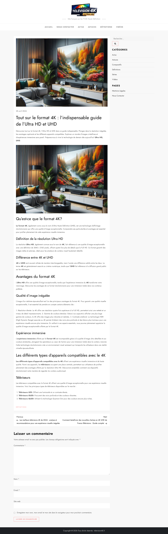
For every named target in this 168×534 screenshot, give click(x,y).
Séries (114, 74)
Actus (81, 27)
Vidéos (119, 27)
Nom (16, 479)
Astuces (92, 27)
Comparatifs (116, 64)
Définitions (106, 27)
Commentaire (19, 445)
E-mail (17, 490)
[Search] (115, 43)
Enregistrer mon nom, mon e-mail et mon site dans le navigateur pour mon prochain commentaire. (54, 512)
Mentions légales (118, 90)
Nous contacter (65, 27)
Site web (17, 501)
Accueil (49, 27)
